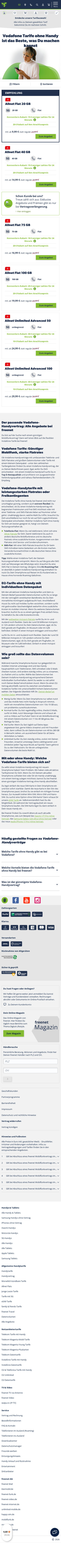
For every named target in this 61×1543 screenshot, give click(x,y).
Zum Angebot (46, 136)
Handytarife (7, 1271)
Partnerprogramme (11, 1097)
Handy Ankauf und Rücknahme (16, 1461)
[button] (35, 119)
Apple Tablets (8, 1253)
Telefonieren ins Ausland (13, 1435)
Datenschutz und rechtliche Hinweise (19, 1115)
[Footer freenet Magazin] (5, 900)
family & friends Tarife (12, 1306)
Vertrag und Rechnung (12, 1415)
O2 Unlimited (8, 1375)
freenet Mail (7, 1484)
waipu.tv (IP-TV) (9, 1402)
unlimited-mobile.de (11, 1509)
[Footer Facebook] (16, 900)
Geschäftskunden (10, 1091)
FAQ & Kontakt (8, 1425)
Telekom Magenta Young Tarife (16, 1344)
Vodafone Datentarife (12, 1364)
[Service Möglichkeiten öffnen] (54, 1532)
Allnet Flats (7, 1286)
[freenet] (49, 5)
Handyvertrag (8, 1276)
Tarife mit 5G (7, 1296)
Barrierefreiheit (8, 1103)
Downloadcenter (9, 1440)
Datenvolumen (8, 1316)
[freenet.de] (4, 4)
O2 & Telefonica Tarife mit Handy (17, 1369)
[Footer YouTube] (26, 900)
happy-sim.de (8, 1514)
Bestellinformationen (11, 1420)
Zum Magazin (13, 1033)
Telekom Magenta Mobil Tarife (16, 1339)
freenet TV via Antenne (12, 1392)
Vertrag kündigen (10, 1127)
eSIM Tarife (7, 1301)
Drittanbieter (8, 1471)
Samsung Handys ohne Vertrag (16, 1217)
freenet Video (8, 1397)
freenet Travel (8, 1311)
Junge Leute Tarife (10, 1291)
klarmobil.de (7, 1489)
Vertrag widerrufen (11, 1121)
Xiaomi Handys (9, 1227)
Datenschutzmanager (12, 1446)
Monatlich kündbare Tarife (14, 1281)
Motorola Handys (10, 1233)
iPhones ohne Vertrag (12, 1222)
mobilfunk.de (8, 1519)
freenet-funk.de (9, 1494)
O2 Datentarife (8, 1380)
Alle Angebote (8, 1321)
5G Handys (7, 1238)
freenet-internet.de (10, 1504)
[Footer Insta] (37, 900)
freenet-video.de (9, 1499)
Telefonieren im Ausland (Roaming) (18, 1430)
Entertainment (8, 1466)
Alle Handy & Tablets (11, 1212)
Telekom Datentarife (11, 1354)
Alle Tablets (7, 1248)
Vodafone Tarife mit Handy (14, 1359)
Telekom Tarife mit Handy (13, 1334)
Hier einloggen (24, 211)
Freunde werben (9, 1451)
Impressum (7, 1109)
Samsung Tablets (9, 1258)
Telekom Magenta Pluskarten (15, 1349)
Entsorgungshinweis (11, 1456)
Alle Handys (7, 1243)
